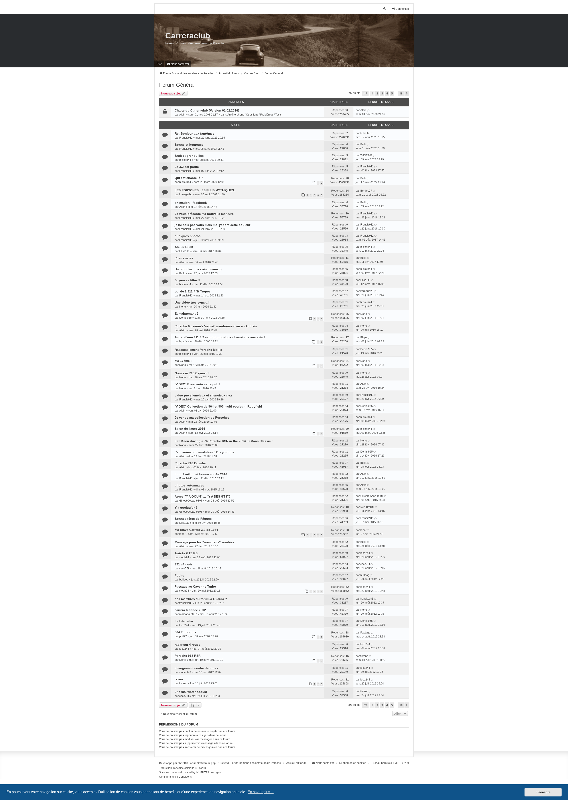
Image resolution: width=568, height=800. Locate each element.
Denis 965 (185, 317)
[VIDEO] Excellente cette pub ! (197, 384)
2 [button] (377, 93)
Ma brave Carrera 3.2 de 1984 (196, 529)
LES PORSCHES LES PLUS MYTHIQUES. (205, 190)
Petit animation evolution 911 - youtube (204, 452)
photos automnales (189, 485)
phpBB (182, 763)
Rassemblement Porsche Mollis (198, 349)
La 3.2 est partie (187, 167)
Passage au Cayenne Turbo (195, 586)
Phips (363, 337)
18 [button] (400, 93)
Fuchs (179, 575)
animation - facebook (191, 202)
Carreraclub (187, 35)
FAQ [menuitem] (159, 63)
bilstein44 (185, 159)
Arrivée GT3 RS (186, 553)
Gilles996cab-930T (190, 500)
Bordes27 (366, 190)
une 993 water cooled (191, 692)
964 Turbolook (185, 632)
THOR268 (366, 155)
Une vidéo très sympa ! (192, 302)
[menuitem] (178, 64)
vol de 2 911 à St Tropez (192, 291)
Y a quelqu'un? (186, 507)
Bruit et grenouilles (189, 155)
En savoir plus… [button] (261, 792)
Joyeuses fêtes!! (187, 280)
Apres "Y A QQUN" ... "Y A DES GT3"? (203, 496)
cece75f (184, 568)
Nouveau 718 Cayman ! (192, 373)
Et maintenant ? (187, 313)
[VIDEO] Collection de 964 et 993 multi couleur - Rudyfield (218, 406)
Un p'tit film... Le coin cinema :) (198, 269)
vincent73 (185, 672)
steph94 (184, 557)
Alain (182, 114)
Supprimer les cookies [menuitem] (352, 763)
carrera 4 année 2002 (190, 610)
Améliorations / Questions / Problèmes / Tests (254, 114)
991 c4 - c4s (184, 564)
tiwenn (364, 656)
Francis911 (186, 137)
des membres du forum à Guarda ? (201, 599)
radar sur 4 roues (187, 644)
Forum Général (177, 85)
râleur (179, 679)
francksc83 (185, 603)
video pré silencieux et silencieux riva (203, 395)
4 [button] (387, 93)
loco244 (365, 553)
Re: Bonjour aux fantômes (194, 133)
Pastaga (365, 632)
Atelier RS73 (184, 247)
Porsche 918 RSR (188, 655)
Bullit (363, 144)
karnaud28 (366, 291)
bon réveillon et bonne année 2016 (201, 474)
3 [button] (382, 93)
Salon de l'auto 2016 (190, 428)
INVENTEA (202, 772)
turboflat (365, 133)
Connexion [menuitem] (402, 8)
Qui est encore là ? (189, 178)
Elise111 (184, 251)
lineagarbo (185, 194)
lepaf (182, 341)
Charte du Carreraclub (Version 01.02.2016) (207, 110)
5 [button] (392, 93)
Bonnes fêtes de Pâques (193, 518)
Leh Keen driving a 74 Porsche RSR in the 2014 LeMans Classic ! (224, 441)
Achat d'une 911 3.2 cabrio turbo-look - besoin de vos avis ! (220, 337)
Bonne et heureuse (189, 144)
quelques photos (188, 236)
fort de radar (184, 621)
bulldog (183, 579)
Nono (182, 306)
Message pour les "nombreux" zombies (204, 542)
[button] (365, 93)
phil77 (183, 636)
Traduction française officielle (176, 768)
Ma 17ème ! (183, 361)
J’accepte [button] (543, 792)
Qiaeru (202, 768)
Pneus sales (184, 258)
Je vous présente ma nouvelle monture (204, 214)
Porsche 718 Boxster (190, 463)
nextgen (216, 772)
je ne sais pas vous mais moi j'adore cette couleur (212, 225)
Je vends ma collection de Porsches (202, 417)
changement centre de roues (196, 668)
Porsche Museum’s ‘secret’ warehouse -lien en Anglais (216, 326)
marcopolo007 (188, 614)
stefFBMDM (367, 507)
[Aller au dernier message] (368, 110)
